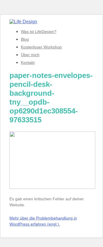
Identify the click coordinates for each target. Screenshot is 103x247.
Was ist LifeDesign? (38, 31)
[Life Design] (23, 21)
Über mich (30, 54)
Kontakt (28, 62)
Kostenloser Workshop (41, 47)
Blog (25, 39)
